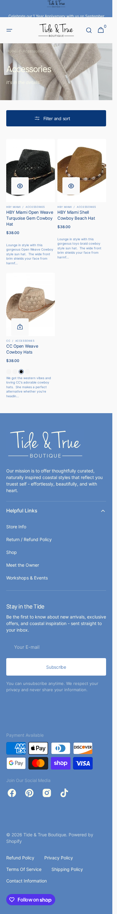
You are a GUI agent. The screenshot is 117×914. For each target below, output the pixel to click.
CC (8, 340)
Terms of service (23, 869)
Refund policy (20, 857)
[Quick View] (20, 186)
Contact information (26, 880)
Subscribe (56, 667)
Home (11, 51)
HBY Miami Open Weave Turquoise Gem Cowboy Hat (29, 218)
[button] (9, 30)
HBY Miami (13, 206)
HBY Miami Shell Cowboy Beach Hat (76, 215)
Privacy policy (58, 857)
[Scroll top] (105, 907)
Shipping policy (67, 869)
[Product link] (30, 202)
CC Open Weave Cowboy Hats (22, 349)
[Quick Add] (20, 327)
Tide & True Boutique (44, 834)
